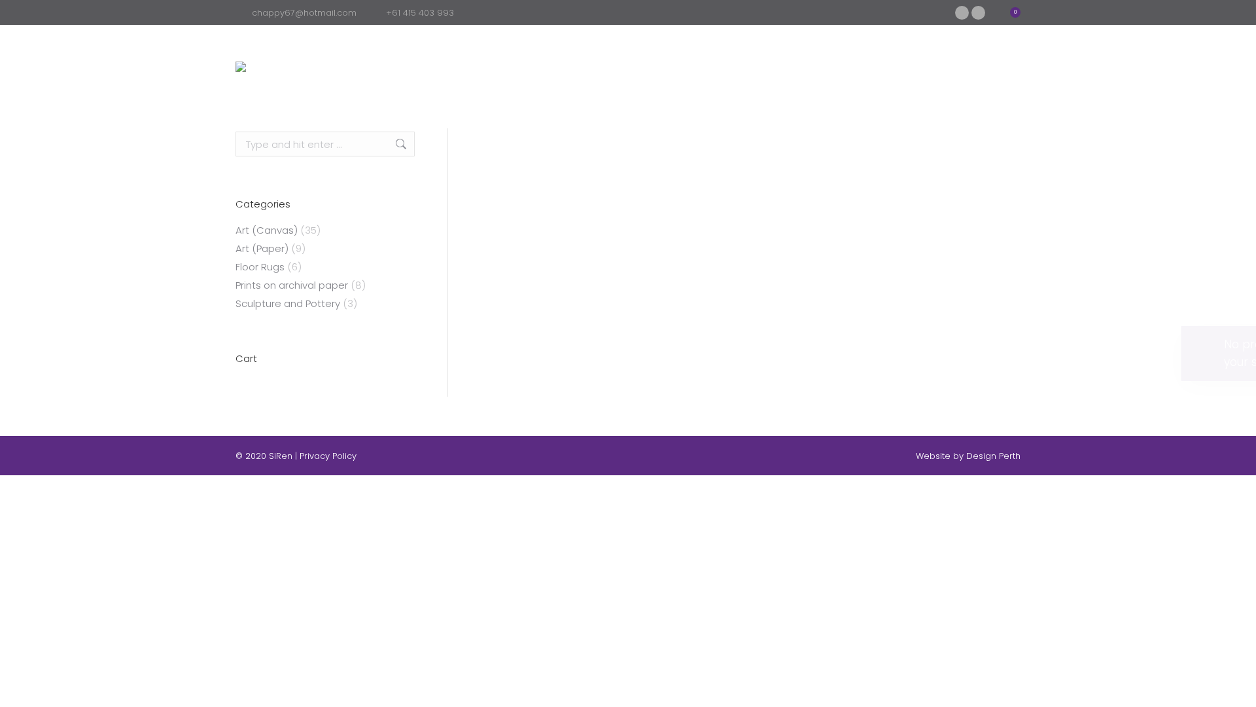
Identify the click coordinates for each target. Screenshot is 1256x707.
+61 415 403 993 (420, 13)
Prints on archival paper (292, 285)
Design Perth (993, 456)
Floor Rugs (260, 267)
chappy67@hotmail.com (304, 13)
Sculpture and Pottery (288, 303)
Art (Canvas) (267, 230)
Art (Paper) (262, 248)
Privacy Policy (328, 456)
